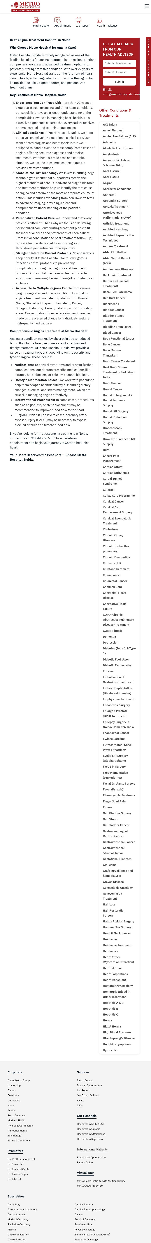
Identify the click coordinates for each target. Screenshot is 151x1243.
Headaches (110, 951)
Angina (107, 183)
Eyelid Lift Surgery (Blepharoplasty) (115, 758)
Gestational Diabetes (117, 859)
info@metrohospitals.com (121, 94)
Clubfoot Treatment (116, 569)
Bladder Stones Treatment (113, 318)
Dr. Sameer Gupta (18, 1174)
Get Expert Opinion (88, 1095)
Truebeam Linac (84, 1224)
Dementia (109, 636)
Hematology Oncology (118, 986)
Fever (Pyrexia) (113, 789)
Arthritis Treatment (116, 223)
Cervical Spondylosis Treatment (117, 521)
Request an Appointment (91, 1157)
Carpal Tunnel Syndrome (112, 481)
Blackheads (111, 304)
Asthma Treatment (115, 246)
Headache (110, 939)
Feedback (13, 1095)
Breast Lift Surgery (115, 411)
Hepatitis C (110, 1014)
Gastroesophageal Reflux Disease (115, 833)
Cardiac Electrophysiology (90, 1209)
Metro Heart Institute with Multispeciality (101, 1181)
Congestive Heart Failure (114, 606)
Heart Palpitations (115, 974)
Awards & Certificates (20, 1125)
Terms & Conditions (19, 1140)
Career (11, 1090)
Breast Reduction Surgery (115, 419)
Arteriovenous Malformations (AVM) (117, 215)
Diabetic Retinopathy (117, 665)
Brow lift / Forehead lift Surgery (119, 441)
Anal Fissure (111, 171)
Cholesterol (111, 529)
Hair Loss (109, 904)
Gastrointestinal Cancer (119, 842)
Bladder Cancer (113, 310)
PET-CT (12, 1229)
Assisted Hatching (115, 229)
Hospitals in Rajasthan (90, 1139)
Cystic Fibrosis (112, 630)
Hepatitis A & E (113, 1002)
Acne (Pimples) (113, 130)
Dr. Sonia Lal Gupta (18, 1169)
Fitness (108, 807)
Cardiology (14, 1204)
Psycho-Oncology (85, 1229)
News (11, 1105)
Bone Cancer (111, 344)
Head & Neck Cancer (117, 933)
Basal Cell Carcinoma (117, 292)
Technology (14, 1135)
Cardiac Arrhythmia (116, 472)
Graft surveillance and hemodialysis (118, 873)
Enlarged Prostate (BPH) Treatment (115, 713)
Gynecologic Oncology (118, 887)
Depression (110, 642)
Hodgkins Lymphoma (117, 1044)
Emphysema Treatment (118, 699)
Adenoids (109, 142)
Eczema (108, 671)
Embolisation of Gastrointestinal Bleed (118, 679)
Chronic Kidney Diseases (113, 537)
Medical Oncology (18, 1219)
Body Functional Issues (119, 338)
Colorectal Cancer (115, 581)
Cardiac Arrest (112, 467)
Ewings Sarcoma (114, 738)
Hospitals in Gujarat (88, 1129)
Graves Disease (113, 882)
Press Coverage (17, 1115)
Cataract (109, 489)
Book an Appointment (89, 1085)
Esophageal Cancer (116, 733)
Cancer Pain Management (112, 458)
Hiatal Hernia (112, 1026)
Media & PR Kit (16, 1120)
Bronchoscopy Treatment (112, 430)
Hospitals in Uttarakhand (91, 1134)
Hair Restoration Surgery (114, 913)
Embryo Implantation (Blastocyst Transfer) (117, 690)
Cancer (79, 1214)
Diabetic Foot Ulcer (116, 659)
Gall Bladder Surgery (117, 813)
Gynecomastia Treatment (112, 896)
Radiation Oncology (19, 1224)
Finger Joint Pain (114, 801)
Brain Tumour (112, 383)
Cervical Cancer (113, 501)
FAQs (80, 1100)
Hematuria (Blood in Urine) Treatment (116, 994)
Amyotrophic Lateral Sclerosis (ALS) (117, 162)
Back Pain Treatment (117, 275)
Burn (106, 450)
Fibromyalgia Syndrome (119, 795)
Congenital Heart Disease (114, 595)
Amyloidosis (111, 154)
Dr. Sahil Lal (14, 1179)
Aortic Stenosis (16, 1214)
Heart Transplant (114, 980)
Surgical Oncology (85, 1219)
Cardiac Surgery (84, 1204)
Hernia (107, 1020)
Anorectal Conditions (117, 189)
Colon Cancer (112, 575)
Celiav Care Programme (119, 495)
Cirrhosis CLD (112, 563)
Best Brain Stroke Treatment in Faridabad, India (119, 372)
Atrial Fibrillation (114, 252)
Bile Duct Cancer (114, 298)
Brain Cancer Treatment (119, 361)
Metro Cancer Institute (90, 1186)
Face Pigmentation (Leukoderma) (115, 775)
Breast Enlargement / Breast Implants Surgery (117, 400)
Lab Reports (84, 1090)
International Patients (92, 1149)
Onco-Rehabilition (18, 1234)
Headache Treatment (117, 945)
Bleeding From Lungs (117, 326)
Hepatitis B (110, 1008)
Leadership (14, 1085)
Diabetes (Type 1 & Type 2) (119, 650)
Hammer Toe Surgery (117, 927)
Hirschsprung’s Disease (119, 1038)
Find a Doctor (84, 1080)
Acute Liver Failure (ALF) (119, 136)
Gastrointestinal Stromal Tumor (114, 850)
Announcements (17, 1130)
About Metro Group (19, 1080)
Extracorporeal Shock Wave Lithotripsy (117, 747)
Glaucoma (110, 865)
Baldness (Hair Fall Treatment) (116, 283)
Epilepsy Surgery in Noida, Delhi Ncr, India (118, 724)
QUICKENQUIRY (148, 61)
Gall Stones (111, 819)
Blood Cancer (112, 332)
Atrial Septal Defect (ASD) (116, 260)
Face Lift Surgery (114, 766)
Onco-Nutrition (16, 1239)
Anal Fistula (111, 177)
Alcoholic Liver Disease (118, 148)
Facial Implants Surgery (119, 783)
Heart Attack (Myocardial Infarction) (118, 959)
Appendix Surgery (115, 200)
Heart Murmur (112, 968)
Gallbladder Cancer (116, 825)
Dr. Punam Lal (15, 1164)
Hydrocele (110, 1050)
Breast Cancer (112, 389)
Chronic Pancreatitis (116, 557)
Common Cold (112, 587)
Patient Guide (85, 1162)
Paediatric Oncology (86, 1239)
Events (12, 1110)
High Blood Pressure (117, 1032)
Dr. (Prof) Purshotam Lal (21, 1159)
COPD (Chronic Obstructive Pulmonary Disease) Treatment (118, 619)
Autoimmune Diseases (118, 269)
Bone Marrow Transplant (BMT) (92, 1234)
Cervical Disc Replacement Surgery (117, 509)
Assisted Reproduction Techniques (118, 237)
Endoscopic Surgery (116, 705)
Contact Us (14, 1100)
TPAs (80, 1105)
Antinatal (109, 195)
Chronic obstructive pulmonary (116, 548)
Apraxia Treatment (115, 206)
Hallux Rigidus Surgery (118, 921)
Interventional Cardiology (22, 1209)
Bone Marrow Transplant (112, 352)
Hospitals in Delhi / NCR (91, 1124)
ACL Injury (110, 124)
